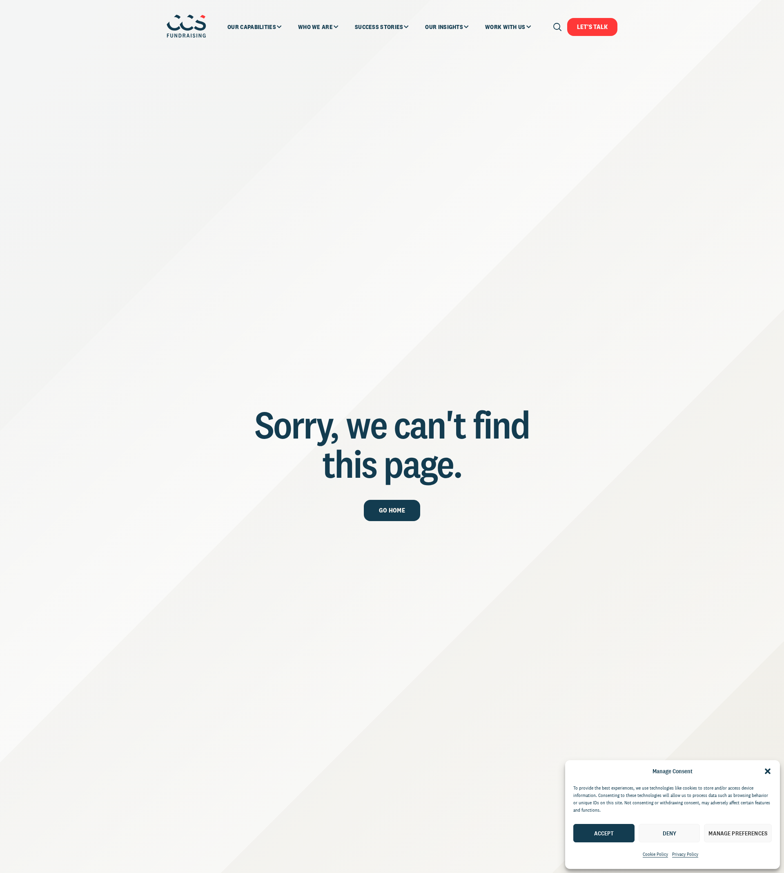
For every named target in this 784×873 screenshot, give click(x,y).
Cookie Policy (655, 854)
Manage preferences (737, 833)
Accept (604, 833)
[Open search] (557, 27)
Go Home (392, 510)
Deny (670, 833)
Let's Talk (592, 26)
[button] (768, 771)
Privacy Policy (685, 854)
